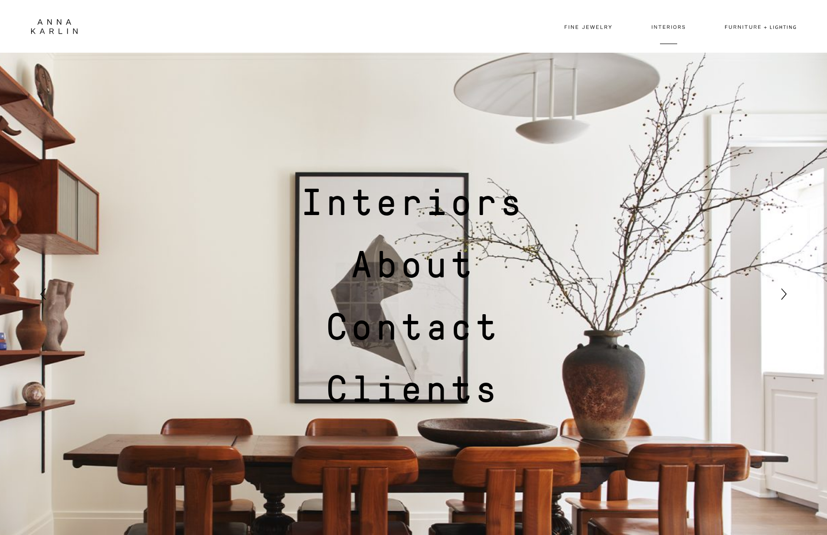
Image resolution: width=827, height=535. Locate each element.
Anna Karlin (54, 26)
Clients (413, 387)
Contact (413, 325)
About (413, 263)
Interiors (413, 200)
